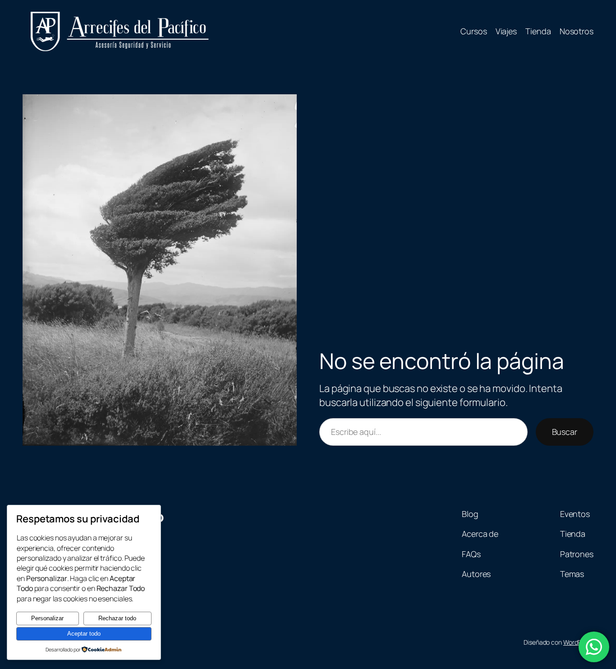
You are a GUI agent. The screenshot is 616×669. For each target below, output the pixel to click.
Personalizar (47, 618)
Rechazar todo (117, 618)
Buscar (564, 431)
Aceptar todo (84, 633)
